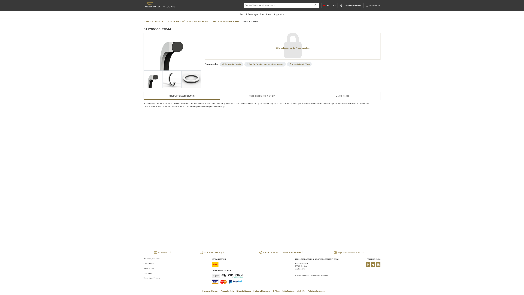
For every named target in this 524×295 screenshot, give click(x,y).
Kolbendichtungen (243, 291)
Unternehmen (149, 268)
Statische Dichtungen (261, 291)
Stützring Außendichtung (195, 21)
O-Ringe (276, 291)
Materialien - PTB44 (301, 64)
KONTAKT (163, 252)
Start (146, 21)
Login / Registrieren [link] (352, 6)
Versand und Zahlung (152, 278)
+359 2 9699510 (272, 252)
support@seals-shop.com (351, 252)
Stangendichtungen (210, 291)
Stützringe (173, 21)
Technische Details (232, 64)
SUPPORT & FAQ (213, 252)
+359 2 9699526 (292, 252)
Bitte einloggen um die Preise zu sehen (292, 48)
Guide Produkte (288, 291)
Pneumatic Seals (227, 291)
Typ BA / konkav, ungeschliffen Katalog (266, 64)
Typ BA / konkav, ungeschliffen (224, 21)
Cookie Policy (149, 263)
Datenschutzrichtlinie (152, 259)
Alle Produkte (159, 21)
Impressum (148, 273)
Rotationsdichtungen (316, 291)
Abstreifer (301, 291)
